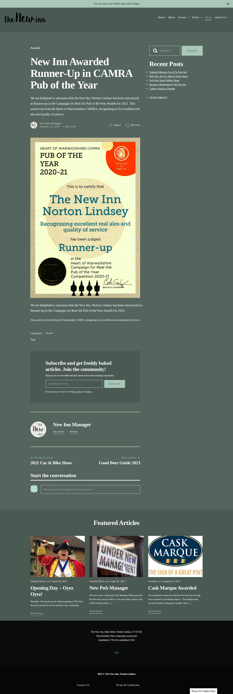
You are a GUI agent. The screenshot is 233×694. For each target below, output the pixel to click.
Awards (35, 47)
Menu (171, 17)
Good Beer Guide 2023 (119, 462)
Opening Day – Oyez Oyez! (51, 591)
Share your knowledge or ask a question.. (67, 489)
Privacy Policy (77, 391)
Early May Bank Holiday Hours (164, 80)
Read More (37, 613)
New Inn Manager (51, 123)
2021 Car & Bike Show (51, 462)
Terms (89, 391)
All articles (58, 431)
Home (161, 17)
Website (74, 431)
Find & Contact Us (158, 97)
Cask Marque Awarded (172, 588)
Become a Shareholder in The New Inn (167, 84)
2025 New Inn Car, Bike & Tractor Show (168, 76)
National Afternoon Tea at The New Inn (168, 72)
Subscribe (115, 383)
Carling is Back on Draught (162, 88)
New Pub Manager (108, 588)
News (208, 17)
